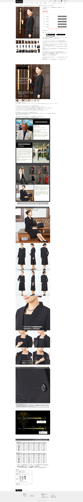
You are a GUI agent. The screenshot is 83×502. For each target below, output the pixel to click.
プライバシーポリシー (44, 496)
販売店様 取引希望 (53, 497)
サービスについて (25, 496)
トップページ (17, 5)
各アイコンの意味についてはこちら (20, 102)
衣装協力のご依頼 (53, 496)
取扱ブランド (22, 5)
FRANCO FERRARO (27, 5)
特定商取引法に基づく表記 (45, 497)
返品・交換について (45, 30)
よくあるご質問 (32, 496)
